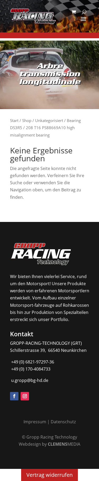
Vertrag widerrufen (49, 474)
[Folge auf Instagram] (25, 396)
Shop (26, 120)
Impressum (34, 422)
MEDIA (64, 444)
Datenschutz (63, 422)
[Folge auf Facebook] (14, 396)
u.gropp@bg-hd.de (29, 380)
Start (14, 120)
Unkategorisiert (49, 120)
